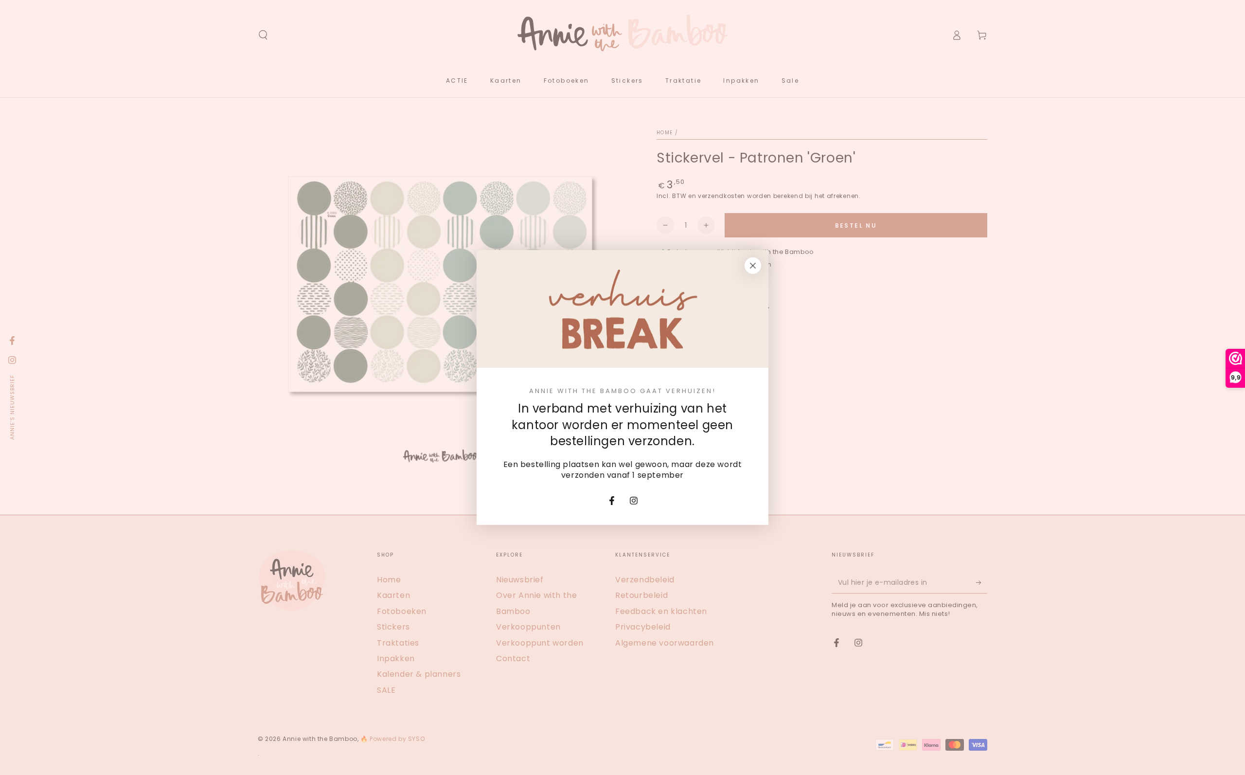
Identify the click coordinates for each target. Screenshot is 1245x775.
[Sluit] (753, 265)
